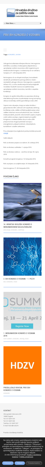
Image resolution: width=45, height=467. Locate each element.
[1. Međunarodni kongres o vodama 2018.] (22, 311)
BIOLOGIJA (6, 230)
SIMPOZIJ (21, 230)
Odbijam (20, 463)
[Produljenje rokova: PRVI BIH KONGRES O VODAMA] (22, 365)
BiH (4, 282)
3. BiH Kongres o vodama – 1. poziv (19, 279)
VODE (15, 282)
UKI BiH (18, 54)
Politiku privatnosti (26, 457)
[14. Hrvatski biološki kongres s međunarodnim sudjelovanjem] (22, 202)
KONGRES (11, 54)
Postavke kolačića (34, 463)
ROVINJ (22, 339)
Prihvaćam (7, 463)
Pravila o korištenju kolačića (13, 432)
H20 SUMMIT (7, 339)
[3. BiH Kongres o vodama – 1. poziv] (22, 256)
